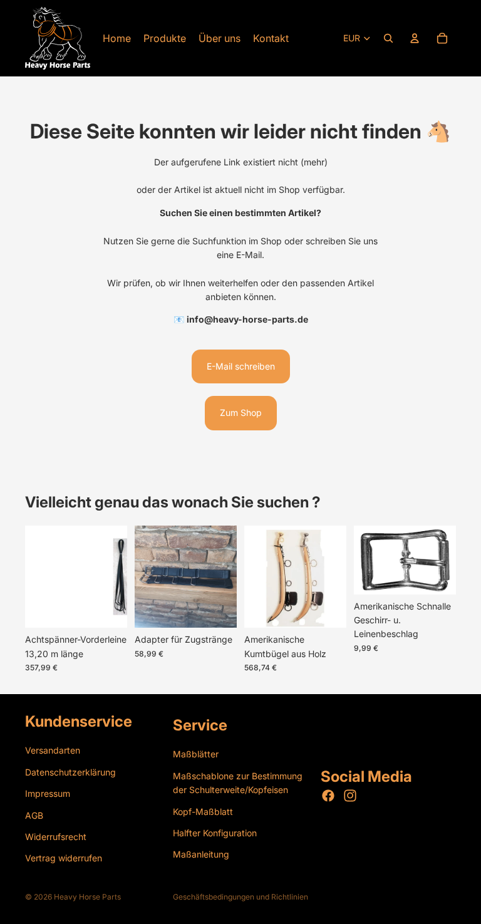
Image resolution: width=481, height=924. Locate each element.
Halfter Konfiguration (215, 832)
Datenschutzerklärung (70, 771)
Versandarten (52, 750)
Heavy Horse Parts (87, 896)
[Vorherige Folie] (148, 577)
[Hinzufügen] (217, 609)
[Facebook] (328, 795)
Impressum (47, 793)
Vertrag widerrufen (63, 858)
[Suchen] (388, 38)
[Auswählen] (107, 609)
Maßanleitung (201, 854)
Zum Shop (241, 412)
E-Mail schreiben (241, 366)
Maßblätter (196, 754)
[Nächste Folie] (223, 577)
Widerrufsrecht (55, 836)
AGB (34, 814)
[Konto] (414, 38)
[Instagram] (350, 795)
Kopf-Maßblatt (203, 811)
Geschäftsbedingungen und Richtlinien (240, 896)
